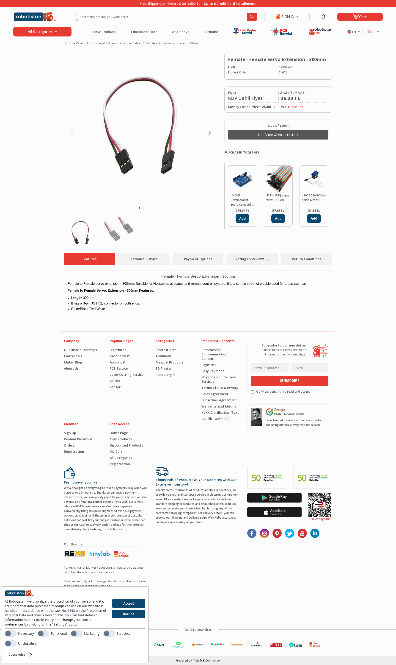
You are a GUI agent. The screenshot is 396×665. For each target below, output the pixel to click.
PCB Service (119, 368)
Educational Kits (144, 32)
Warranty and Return (218, 406)
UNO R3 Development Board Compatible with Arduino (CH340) (242, 200)
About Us (71, 368)
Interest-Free (166, 350)
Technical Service (143, 259)
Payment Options (198, 259)
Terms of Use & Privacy (219, 388)
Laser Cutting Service (126, 374)
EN (354, 32)
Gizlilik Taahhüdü (215, 418)
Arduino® (117, 362)
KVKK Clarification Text (220, 412)
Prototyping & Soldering (102, 43)
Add (242, 218)
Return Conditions (306, 259)
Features (89, 259)
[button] (139, 208)
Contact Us (73, 356)
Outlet (115, 381)
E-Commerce (211, 660)
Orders (69, 445)
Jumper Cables (132, 43)
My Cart (116, 451)
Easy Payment (212, 371)
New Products (104, 32)
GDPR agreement (268, 391)
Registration (74, 451)
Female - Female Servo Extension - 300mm (173, 43)
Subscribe (289, 380)
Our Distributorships (80, 350)
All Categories (121, 457)
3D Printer (118, 350)
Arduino (211, 32)
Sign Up (70, 433)
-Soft (198, 660)
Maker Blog (73, 362)
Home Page (75, 43)
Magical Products (169, 362)
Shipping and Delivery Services (218, 379)
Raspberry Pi (120, 356)
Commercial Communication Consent (214, 354)
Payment (208, 365)
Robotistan (286, 67)
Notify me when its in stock (278, 134)
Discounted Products (126, 445)
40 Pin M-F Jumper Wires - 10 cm (277, 197)
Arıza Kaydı (181, 32)
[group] (140, 127)
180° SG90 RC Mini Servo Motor (314, 197)
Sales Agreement (214, 394)
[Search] (252, 17)
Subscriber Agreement (219, 400)
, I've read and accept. (283, 391)
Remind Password (78, 439)
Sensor (115, 387)
